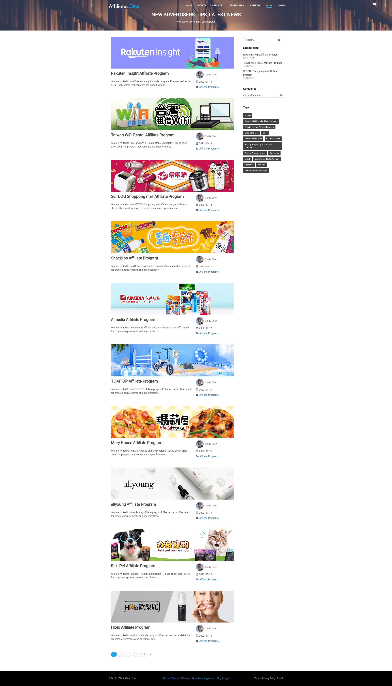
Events (202, 5)
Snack (247, 159)
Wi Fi (265, 133)
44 (136, 654)
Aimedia (261, 165)
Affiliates (218, 5)
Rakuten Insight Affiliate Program (259, 127)
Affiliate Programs (209, 87)
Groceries (249, 165)
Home (189, 5)
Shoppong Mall (251, 133)
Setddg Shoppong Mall (255, 153)
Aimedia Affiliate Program (256, 170)
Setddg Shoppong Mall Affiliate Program (259, 145)
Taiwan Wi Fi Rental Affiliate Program (261, 121)
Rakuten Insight (273, 139)
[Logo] (124, 5)
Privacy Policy (268, 678)
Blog (269, 5)
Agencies (255, 5)
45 (143, 654)
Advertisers (237, 5)
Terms (257, 678)
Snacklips (274, 153)
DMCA (280, 678)
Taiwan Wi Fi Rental (253, 139)
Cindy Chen (211, 74)
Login (281, 5)
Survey (248, 115)
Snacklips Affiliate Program (267, 159)
